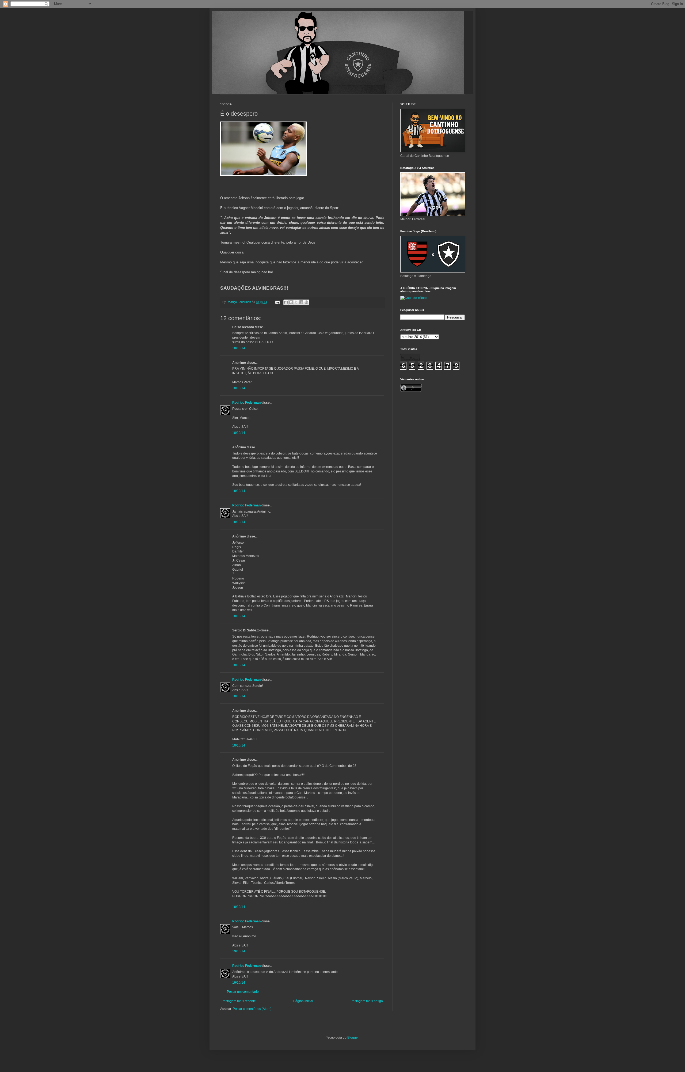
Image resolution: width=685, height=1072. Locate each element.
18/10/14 (238, 348)
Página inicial (303, 1001)
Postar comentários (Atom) (252, 1009)
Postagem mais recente (239, 1001)
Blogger (353, 1037)
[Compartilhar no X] (296, 302)
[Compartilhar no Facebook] (301, 302)
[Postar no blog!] (291, 302)
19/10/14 (238, 951)
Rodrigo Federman (246, 402)
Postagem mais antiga (367, 1001)
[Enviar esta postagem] (277, 302)
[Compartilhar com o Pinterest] (306, 302)
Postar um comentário (243, 992)
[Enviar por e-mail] (286, 302)
